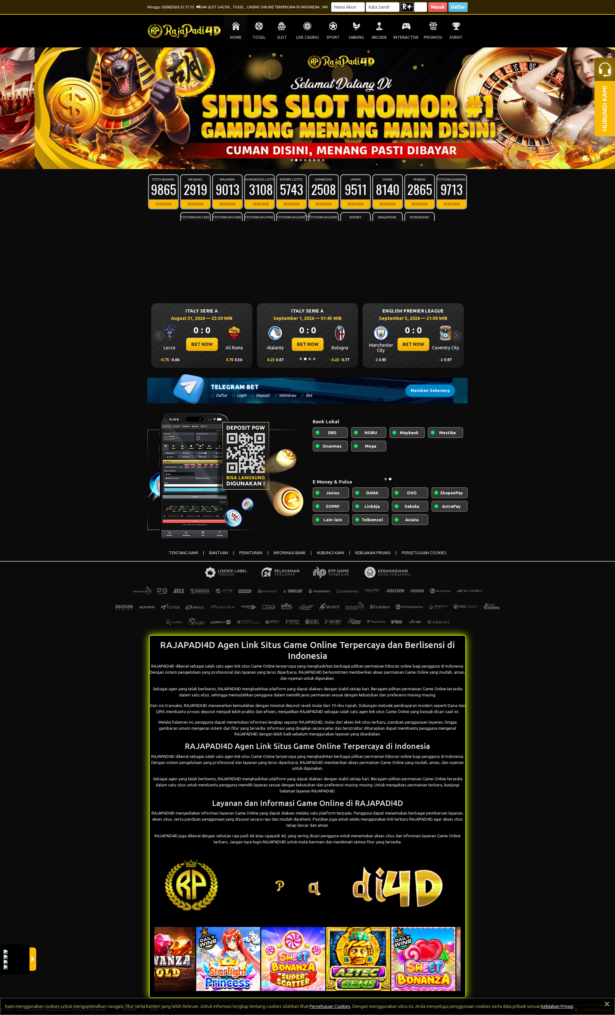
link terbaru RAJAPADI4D (410, 819)
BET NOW (202, 344)
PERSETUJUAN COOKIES (424, 553)
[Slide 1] (292, 160)
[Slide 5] (309, 160)
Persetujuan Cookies (329, 1006)
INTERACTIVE (406, 37)
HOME (236, 37)
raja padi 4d (243, 835)
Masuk (438, 7)
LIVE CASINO (307, 37)
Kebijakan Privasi (557, 1006)
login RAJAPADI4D (269, 842)
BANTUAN (218, 553)
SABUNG (356, 37)
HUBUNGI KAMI (330, 553)
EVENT (456, 37)
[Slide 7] (318, 160)
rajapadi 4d (275, 835)
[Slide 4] (305, 160)
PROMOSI (433, 37)
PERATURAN (250, 553)
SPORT (333, 37)
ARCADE (379, 37)
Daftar (458, 7)
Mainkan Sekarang (430, 390)
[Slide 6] (314, 160)
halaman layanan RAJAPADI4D (307, 791)
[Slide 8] (323, 160)
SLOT (282, 37)
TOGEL (259, 37)
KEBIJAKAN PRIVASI (372, 553)
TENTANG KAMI (183, 553)
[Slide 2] (296, 160)
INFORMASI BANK (290, 553)
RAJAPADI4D (229, 688)
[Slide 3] (300, 160)
